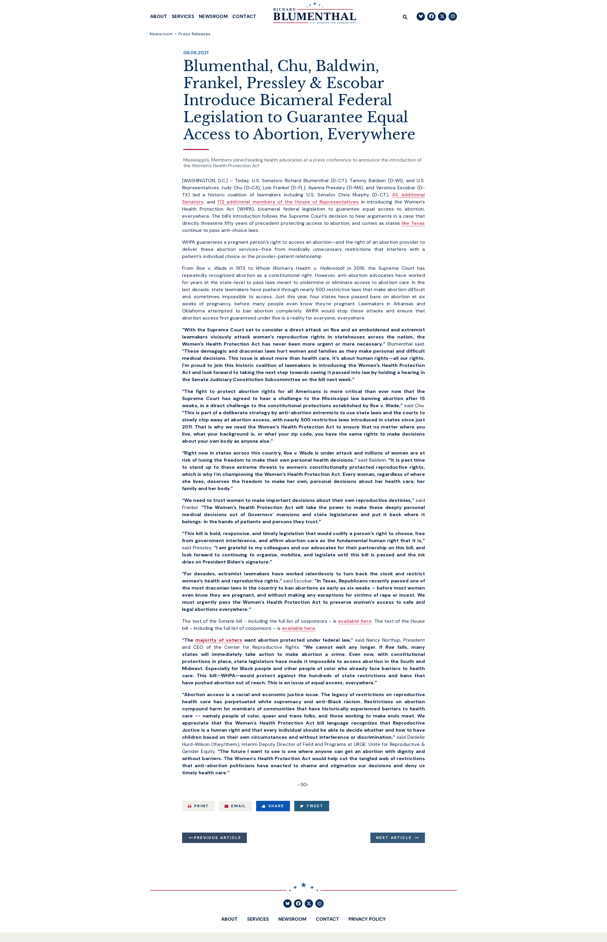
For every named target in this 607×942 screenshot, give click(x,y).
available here (355, 621)
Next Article (394, 837)
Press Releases (195, 34)
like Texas (413, 223)
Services (183, 16)
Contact (244, 16)
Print (201, 805)
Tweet (314, 805)
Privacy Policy (367, 919)
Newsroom (213, 16)
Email (238, 805)
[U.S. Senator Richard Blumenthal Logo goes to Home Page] (311, 14)
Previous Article (217, 837)
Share (276, 805)
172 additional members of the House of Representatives (288, 202)
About (158, 16)
